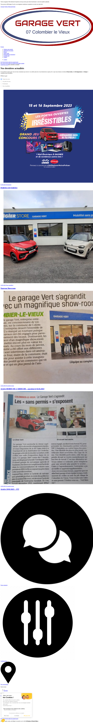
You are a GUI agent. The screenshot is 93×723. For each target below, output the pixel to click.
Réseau (5, 52)
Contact (5, 57)
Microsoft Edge (11, 6)
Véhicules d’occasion (8, 50)
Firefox (6, 6)
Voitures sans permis (8, 49)
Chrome (2, 6)
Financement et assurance (9, 54)
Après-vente (6, 53)
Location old (6, 55)
